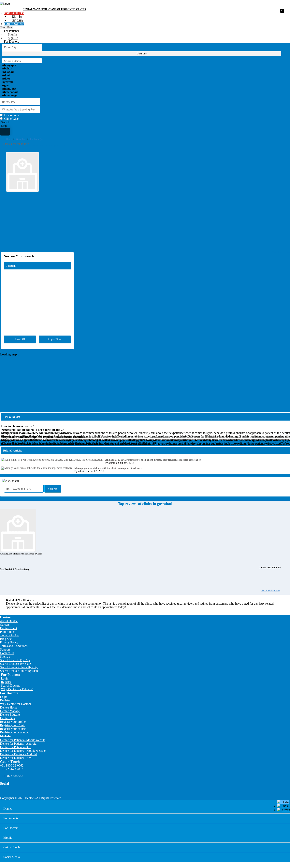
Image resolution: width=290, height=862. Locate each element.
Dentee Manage (10, 711)
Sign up (17, 20)
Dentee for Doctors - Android (18, 754)
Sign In (12, 34)
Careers (4, 624)
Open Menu (6, 27)
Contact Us (7, 653)
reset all (20, 339)
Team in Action (9, 635)
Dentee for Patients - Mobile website (22, 740)
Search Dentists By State (15, 663)
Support (5, 649)
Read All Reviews (270, 590)
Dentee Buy (7, 718)
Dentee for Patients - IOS (15, 747)
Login (4, 678)
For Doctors (11, 41)
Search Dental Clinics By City (19, 667)
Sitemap (5, 656)
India (285, 806)
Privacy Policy (9, 642)
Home (9, 138)
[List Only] (5, 132)
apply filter (55, 339)
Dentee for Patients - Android (18, 743)
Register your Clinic (12, 725)
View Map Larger (281, 252)
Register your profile (13, 721)
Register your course (13, 728)
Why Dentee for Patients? (17, 689)
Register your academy (14, 732)
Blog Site (6, 638)
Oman (286, 810)
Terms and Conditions (13, 646)
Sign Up (13, 38)
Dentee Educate (10, 714)
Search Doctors (10, 685)
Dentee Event (8, 628)
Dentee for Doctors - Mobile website (23, 750)
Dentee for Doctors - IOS (16, 757)
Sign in (17, 16)
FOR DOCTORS (14, 23)
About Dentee (9, 621)
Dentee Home (8, 707)
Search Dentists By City (15, 660)
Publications (7, 631)
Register (6, 682)
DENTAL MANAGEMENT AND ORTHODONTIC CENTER (54, 9)
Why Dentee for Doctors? (16, 704)
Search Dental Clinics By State (19, 670)
